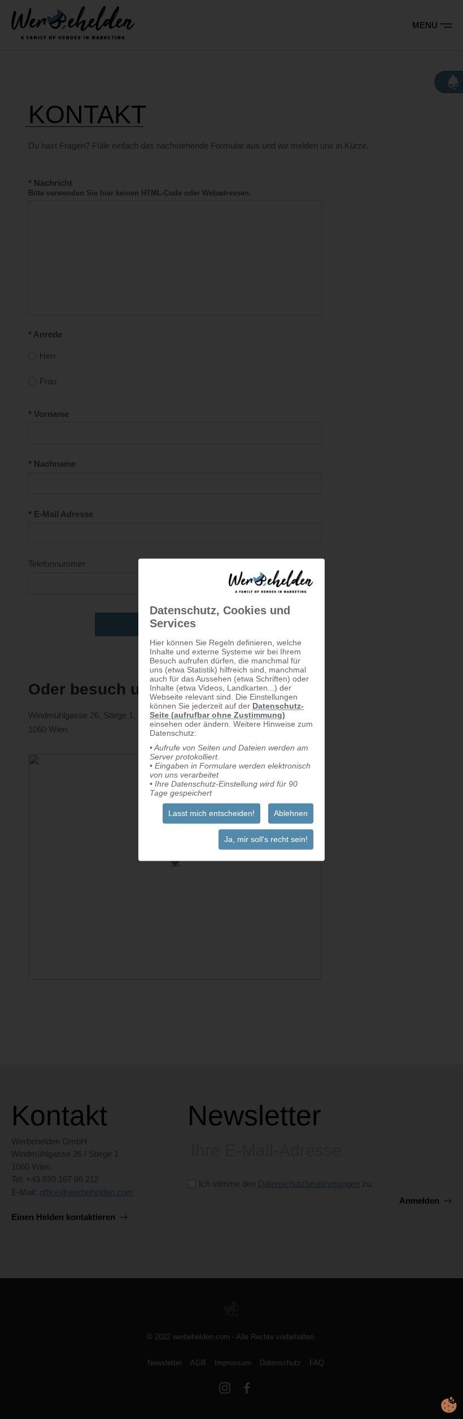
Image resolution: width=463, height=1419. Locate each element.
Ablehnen (291, 813)
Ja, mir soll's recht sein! (266, 839)
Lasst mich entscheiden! (211, 813)
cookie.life (448, 1404)
